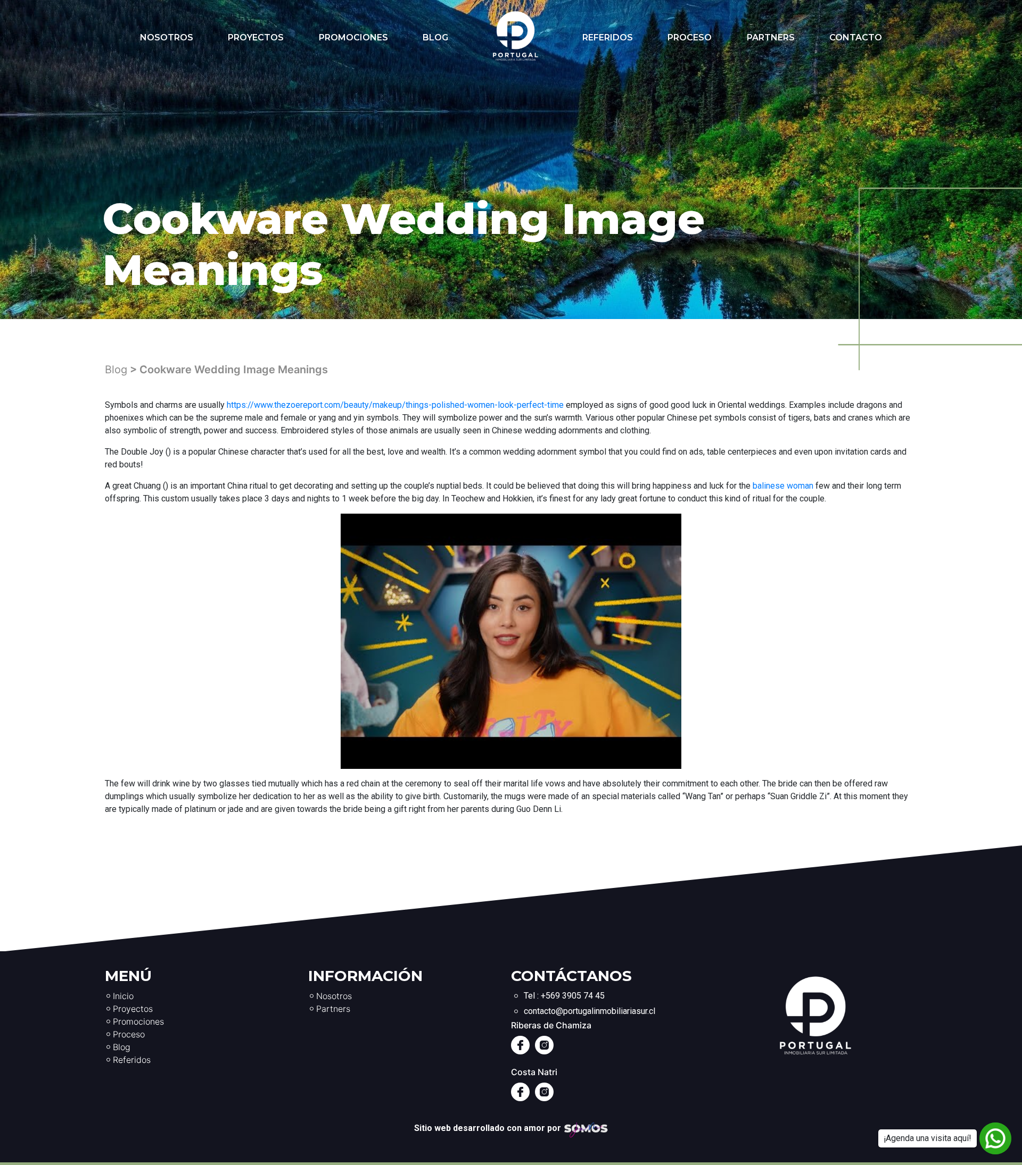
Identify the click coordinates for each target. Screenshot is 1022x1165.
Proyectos (256, 37)
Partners (771, 37)
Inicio (123, 996)
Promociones (353, 37)
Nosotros (166, 37)
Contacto (855, 37)
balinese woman (783, 486)
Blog (435, 37)
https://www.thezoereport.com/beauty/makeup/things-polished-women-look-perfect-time (395, 405)
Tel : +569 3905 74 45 (564, 996)
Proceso (689, 37)
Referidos (607, 37)
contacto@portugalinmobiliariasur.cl (589, 1011)
